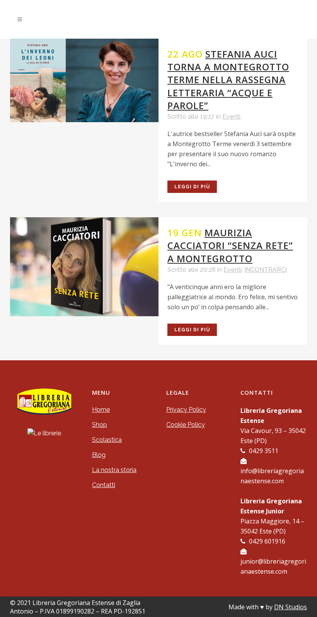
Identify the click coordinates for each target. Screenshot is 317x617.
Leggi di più (192, 186)
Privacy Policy (186, 409)
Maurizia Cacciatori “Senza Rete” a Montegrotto (230, 245)
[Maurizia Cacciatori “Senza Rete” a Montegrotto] (84, 266)
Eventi (231, 116)
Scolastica (107, 439)
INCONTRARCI (265, 269)
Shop (99, 424)
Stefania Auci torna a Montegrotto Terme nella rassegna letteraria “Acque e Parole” (228, 80)
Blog (99, 454)
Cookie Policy (185, 424)
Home (101, 409)
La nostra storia (114, 470)
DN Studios (290, 607)
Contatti (103, 485)
